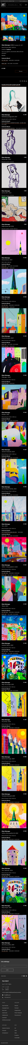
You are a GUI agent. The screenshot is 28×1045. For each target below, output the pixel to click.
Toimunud (16, 1008)
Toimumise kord (18, 1015)
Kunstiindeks (17, 1037)
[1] (5, 38)
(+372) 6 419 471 (5, 1)
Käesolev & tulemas (6, 1028)
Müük (16, 1030)
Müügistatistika (18, 1010)
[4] (23, 38)
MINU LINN (4, 63)
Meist (16, 1032)
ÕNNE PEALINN (5, 268)
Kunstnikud (4, 1017)
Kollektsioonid (5, 1015)
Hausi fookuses (5, 1005)
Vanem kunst (4, 1012)
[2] (11, 38)
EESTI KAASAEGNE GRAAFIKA (8, 128)
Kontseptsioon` (5, 1032)
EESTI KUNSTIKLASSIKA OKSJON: (9, 532)
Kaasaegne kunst (5, 1008)
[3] (17, 38)
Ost (15, 1028)
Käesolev (16, 1005)
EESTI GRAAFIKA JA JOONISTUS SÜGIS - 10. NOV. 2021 (14, 123)
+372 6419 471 (7, 997)
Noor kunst (4, 1010)
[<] (1, 38)
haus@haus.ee (24, 1)
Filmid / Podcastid (18, 1012)
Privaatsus (17, 1035)
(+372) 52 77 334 (11, 1)
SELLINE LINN (5, 60)
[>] (26, 38)
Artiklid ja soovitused (6, 1020)
